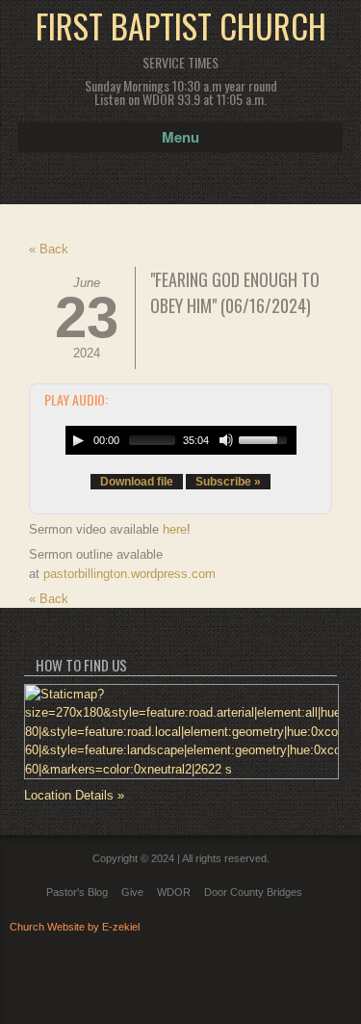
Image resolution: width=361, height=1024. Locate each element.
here (175, 529)
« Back (48, 249)
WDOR (174, 892)
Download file (136, 481)
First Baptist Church (181, 26)
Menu (180, 136)
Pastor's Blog (77, 892)
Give (132, 892)
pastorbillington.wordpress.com (129, 573)
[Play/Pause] (78, 440)
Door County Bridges (253, 892)
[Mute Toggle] (226, 440)
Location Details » (74, 795)
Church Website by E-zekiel (75, 926)
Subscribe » (228, 481)
